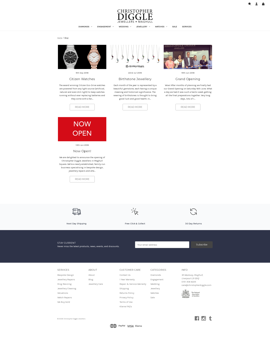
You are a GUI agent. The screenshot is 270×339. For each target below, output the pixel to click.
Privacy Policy (126, 297)
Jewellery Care (95, 284)
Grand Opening (188, 79)
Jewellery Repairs (66, 279)
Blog (90, 279)
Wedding (123, 26)
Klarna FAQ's (126, 306)
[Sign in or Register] (256, 4)
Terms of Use (126, 302)
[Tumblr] (210, 318)
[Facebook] (197, 318)
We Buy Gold (63, 302)
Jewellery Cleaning (66, 288)
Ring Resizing (64, 284)
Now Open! (82, 151)
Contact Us (125, 275)
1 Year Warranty (127, 279)
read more (82, 107)
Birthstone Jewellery (135, 79)
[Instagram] (203, 318)
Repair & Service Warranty (133, 284)
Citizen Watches (82, 79)
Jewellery (141, 26)
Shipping (124, 288)
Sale (174, 26)
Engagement (104, 26)
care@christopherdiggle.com (196, 285)
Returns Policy (127, 293)
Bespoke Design (65, 275)
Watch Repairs (64, 297)
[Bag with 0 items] (263, 4)
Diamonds (83, 26)
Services (187, 26)
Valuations (62, 293)
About (91, 275)
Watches (159, 26)
